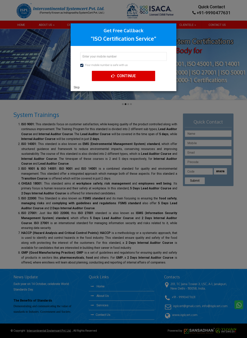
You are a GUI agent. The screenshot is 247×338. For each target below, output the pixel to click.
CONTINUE (126, 76)
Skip (77, 87)
